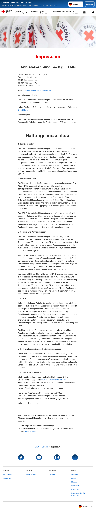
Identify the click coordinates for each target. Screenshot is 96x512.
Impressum (75, 485)
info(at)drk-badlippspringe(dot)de (37, 90)
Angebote (34, 11)
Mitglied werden (31, 474)
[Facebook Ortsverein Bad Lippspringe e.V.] (21, 457)
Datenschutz (75, 489)
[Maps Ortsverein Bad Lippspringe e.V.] (75, 457)
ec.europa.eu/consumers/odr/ (53, 379)
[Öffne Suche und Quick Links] (93, 11)
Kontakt (73, 478)
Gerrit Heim (23, 110)
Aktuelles (52, 474)
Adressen (74, 474)
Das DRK (85, 12)
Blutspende (7, 478)
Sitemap (74, 482)
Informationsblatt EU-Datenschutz (78, 494)
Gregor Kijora (30, 431)
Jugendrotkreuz (59, 11)
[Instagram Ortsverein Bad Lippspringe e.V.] (57, 457)
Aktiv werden (75, 12)
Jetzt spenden (7, 474)
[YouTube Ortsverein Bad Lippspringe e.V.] (39, 457)
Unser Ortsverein (43, 12)
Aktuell (68, 11)
